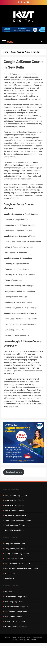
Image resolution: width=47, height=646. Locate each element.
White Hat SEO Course (14, 505)
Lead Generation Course (14, 558)
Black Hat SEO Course (14, 500)
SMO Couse (9, 578)
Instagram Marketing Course (16, 553)
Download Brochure (14, 472)
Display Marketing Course (15, 515)
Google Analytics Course (14, 549)
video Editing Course (13, 616)
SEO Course (9, 573)
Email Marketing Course (14, 525)
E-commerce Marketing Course (17, 520)
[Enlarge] (41, 425)
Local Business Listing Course (17, 563)
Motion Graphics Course (14, 621)
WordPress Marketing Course (16, 606)
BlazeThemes (30, 639)
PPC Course (9, 592)
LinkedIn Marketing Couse (15, 597)
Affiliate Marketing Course (15, 495)
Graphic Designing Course (15, 626)
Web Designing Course (14, 602)
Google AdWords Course (14, 544)
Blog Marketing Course (14, 510)
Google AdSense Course (14, 530)
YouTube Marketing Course (15, 611)
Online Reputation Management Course (21, 568)
